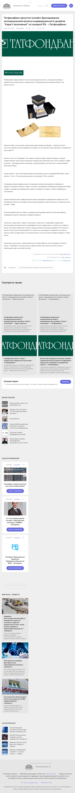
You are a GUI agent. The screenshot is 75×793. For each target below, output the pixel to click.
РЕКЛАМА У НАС (46, 783)
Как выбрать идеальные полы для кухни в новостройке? (15, 485)
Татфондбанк (12, 267)
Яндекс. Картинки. (66, 257)
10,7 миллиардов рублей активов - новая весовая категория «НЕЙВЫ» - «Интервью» (15, 521)
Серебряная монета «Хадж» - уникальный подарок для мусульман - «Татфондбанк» (18, 360)
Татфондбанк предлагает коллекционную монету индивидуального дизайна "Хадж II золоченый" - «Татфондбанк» (53, 320)
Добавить (65, 382)
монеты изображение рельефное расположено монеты (36, 267)
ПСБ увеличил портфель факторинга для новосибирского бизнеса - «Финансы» (14, 664)
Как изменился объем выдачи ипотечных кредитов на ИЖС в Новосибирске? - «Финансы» (15, 700)
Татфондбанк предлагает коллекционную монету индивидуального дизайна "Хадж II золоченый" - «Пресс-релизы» (17, 320)
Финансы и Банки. (21, 4)
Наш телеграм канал (31, 783)
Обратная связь (50, 774)
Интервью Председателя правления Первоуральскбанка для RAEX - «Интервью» (15, 560)
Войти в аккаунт (59, 5)
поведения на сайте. (47, 260)
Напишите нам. (67, 260)
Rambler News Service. (65, 254)
